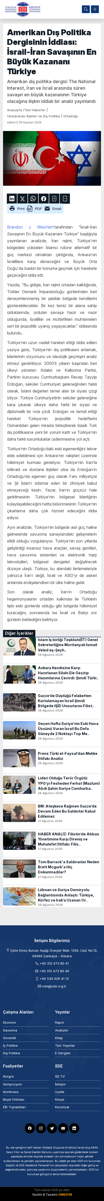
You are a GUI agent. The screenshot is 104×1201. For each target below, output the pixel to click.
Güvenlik (9, 1038)
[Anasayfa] (21, 9)
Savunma (10, 1030)
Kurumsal (62, 1107)
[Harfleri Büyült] (54, 199)
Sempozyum (12, 1084)
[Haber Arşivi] (86, 9)
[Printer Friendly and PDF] (35, 208)
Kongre (8, 1076)
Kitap (59, 1038)
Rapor (59, 1022)
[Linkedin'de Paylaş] (12, 199)
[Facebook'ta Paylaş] (44, 199)
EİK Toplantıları (14, 1107)
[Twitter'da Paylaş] (22, 199)
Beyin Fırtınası (13, 1099)
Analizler (61, 1030)
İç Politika (10, 1045)
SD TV (60, 1076)
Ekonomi (9, 1022)
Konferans (11, 1092)
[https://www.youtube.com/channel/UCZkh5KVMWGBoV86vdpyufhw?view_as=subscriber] (63, 1128)
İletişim (60, 1084)
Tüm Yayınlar (65, 1045)
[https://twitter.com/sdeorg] (52, 1128)
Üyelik (59, 1092)
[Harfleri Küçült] (65, 199)
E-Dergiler (63, 1053)
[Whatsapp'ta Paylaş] (33, 199)
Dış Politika (11, 1053)
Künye (59, 1099)
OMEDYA (65, 1194)
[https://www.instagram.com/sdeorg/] (41, 1128)
